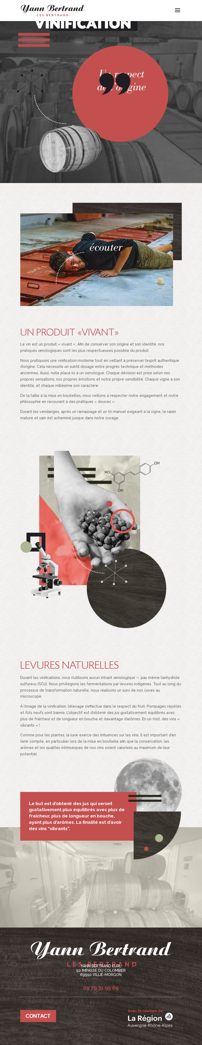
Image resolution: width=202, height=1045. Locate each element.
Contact (38, 1016)
